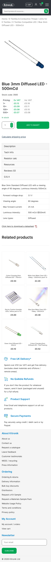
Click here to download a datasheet (18, 226)
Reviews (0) (10, 170)
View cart (6, 528)
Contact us (7, 443)
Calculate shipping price (14, 137)
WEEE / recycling (9, 461)
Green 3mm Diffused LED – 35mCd (13, 344)
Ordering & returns (10, 477)
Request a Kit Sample (11, 494)
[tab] (25, 146)
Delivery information (11, 481)
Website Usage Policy (11, 503)
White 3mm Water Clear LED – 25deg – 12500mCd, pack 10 (38, 276)
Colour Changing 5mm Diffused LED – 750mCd (13, 276)
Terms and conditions (11, 508)
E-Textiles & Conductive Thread (23, 19)
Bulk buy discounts (10, 486)
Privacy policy (8, 512)
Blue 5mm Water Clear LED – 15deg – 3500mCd (37, 310)
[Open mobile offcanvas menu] (47, 4)
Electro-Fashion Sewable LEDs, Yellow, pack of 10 (13, 310)
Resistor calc (10, 158)
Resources (9, 164)
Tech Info (9, 152)
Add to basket (32, 125)
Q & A (7, 176)
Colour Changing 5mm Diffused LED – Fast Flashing (37, 344)
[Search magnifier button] (46, 11)
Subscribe (9, 551)
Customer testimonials (12, 456)
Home (4, 19)
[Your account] (36, 4)
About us (6, 438)
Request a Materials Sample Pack (17, 499)
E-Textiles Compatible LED (24, 22)
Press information (10, 465)
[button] (11, 126)
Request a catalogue (11, 447)
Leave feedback (9, 452)
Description (10, 146)
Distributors (7, 490)
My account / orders (11, 524)
